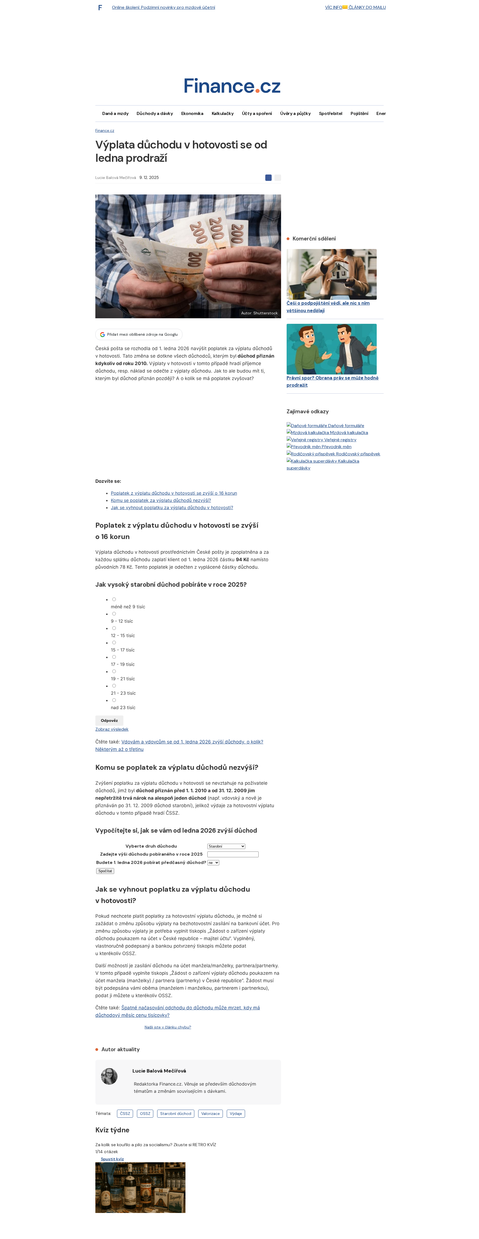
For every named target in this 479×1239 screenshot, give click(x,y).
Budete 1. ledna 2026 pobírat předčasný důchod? (151, 862)
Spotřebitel (330, 113)
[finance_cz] (101, 7)
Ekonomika (192, 113)
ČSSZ (125, 1113)
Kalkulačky (223, 113)
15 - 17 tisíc (123, 650)
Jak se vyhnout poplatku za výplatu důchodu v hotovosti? (172, 507)
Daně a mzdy (115, 113)
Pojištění (359, 113)
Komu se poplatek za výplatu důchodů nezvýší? (161, 500)
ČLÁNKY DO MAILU (367, 7)
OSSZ (145, 1113)
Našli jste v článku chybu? (168, 1027)
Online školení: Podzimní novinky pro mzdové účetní (163, 7)
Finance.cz (104, 130)
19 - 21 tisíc (123, 678)
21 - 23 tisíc (123, 693)
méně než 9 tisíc (128, 606)
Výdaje (236, 1113)
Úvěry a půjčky (295, 113)
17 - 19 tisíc (123, 664)
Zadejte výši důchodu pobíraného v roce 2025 (151, 854)
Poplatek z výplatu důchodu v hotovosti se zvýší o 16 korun (174, 493)
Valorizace (210, 1113)
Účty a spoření (257, 113)
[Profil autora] (109, 1076)
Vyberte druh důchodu (151, 846)
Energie (384, 113)
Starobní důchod (175, 1113)
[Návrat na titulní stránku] (232, 87)
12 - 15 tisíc (123, 635)
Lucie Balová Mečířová (115, 177)
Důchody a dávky (155, 113)
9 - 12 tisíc (122, 621)
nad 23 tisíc (123, 707)
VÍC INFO (333, 7)
